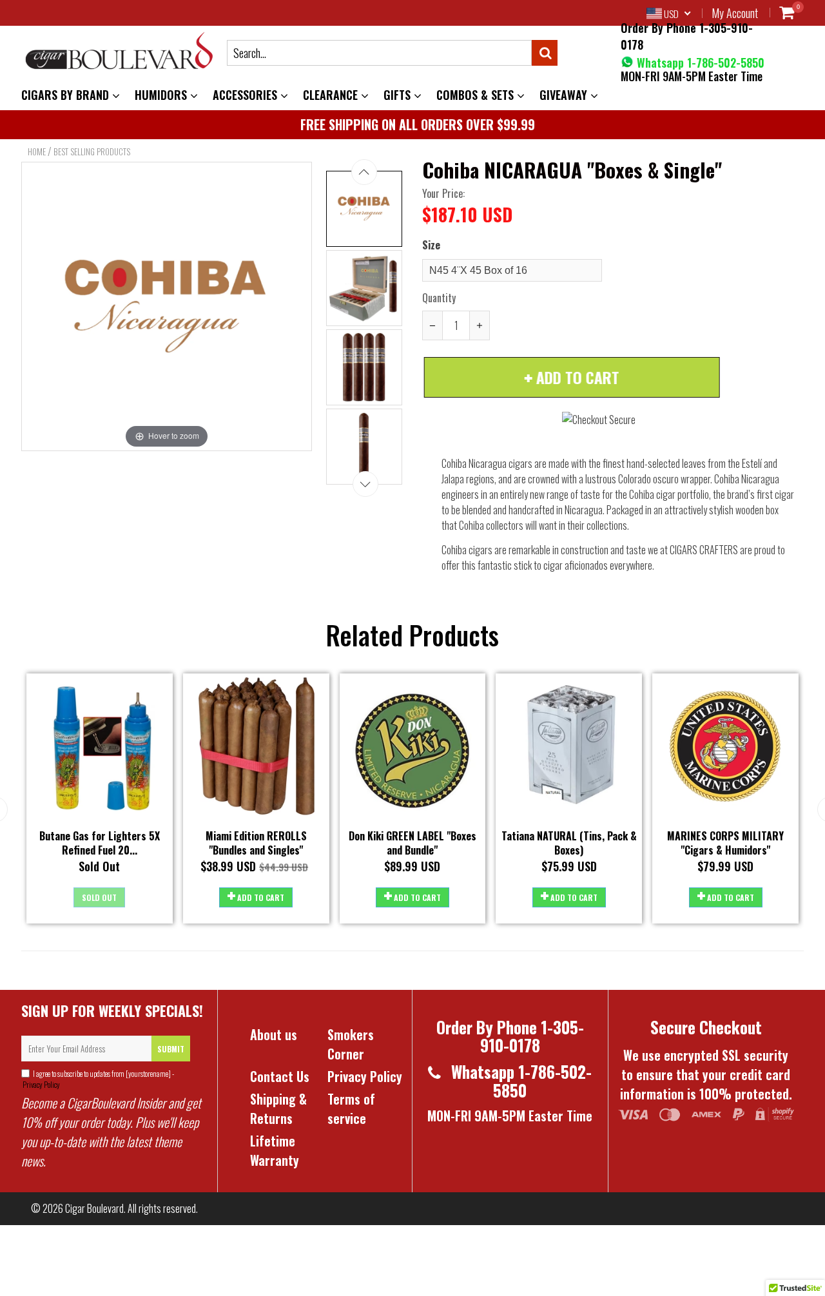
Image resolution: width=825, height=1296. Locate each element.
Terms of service (351, 1108)
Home (37, 151)
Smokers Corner (350, 1044)
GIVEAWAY (564, 94)
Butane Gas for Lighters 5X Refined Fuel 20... (99, 843)
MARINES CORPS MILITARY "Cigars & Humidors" (725, 843)
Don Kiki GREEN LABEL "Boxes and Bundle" (412, 843)
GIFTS (398, 94)
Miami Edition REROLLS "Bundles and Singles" (256, 843)
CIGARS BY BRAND (66, 94)
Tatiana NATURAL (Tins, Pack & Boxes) (569, 843)
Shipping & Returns (278, 1108)
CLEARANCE (332, 94)
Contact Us (279, 1076)
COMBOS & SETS (476, 94)
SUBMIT (170, 1048)
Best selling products (91, 151)
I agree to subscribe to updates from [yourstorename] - (97, 1079)
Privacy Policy (40, 1084)
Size (431, 245)
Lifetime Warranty (274, 1150)
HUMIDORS (162, 94)
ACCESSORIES (246, 94)
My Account (735, 13)
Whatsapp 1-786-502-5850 (699, 62)
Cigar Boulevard (94, 1208)
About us (273, 1034)
